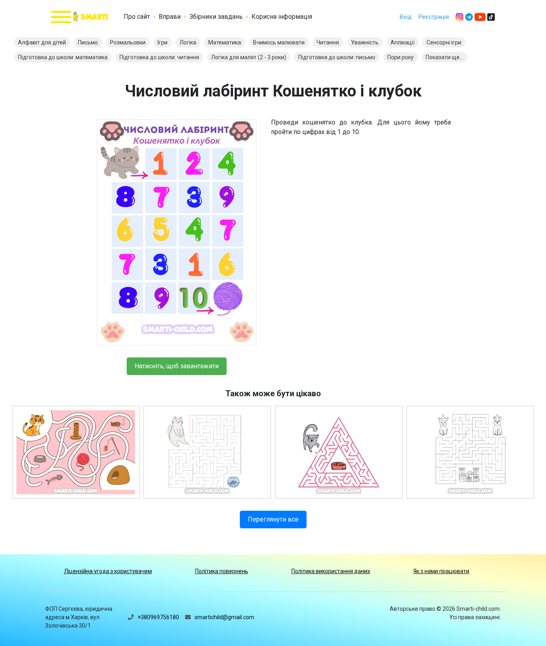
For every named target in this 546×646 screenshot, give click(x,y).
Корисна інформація (281, 16)
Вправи (170, 16)
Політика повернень (221, 571)
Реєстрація (433, 16)
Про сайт (137, 16)
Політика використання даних (330, 571)
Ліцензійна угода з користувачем (108, 571)
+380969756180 (158, 617)
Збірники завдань (216, 16)
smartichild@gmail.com (224, 617)
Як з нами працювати (441, 571)
